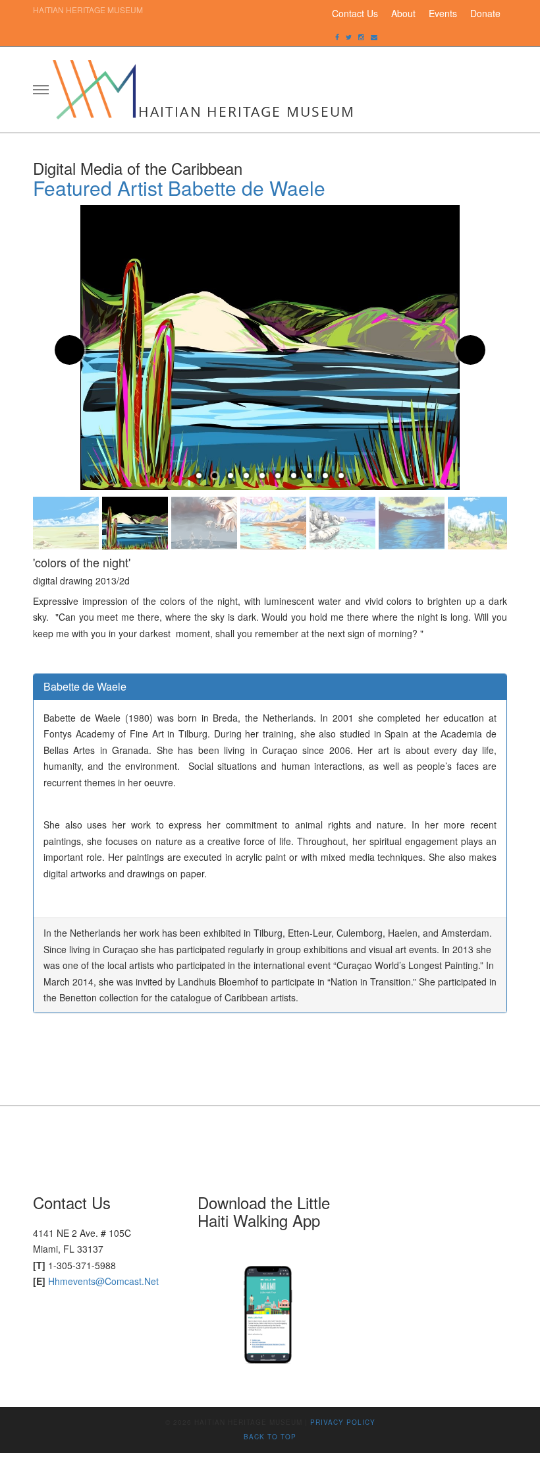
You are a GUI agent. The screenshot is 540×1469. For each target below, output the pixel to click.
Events (443, 13)
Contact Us (355, 13)
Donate (485, 13)
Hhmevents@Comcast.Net (103, 1281)
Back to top (270, 1436)
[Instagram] (361, 36)
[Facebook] (337, 36)
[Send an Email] (374, 36)
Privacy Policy (342, 1422)
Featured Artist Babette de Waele (179, 187)
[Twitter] (349, 36)
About (403, 13)
